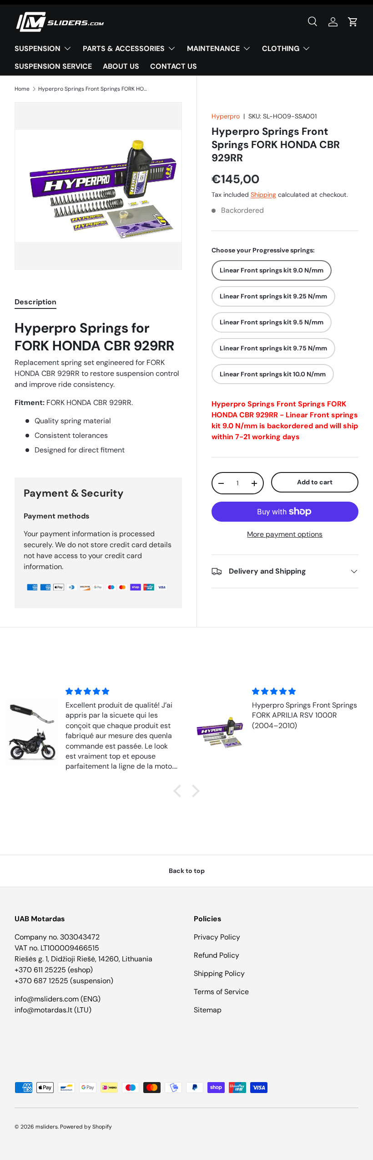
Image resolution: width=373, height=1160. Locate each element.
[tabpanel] (98, 387)
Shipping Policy (219, 973)
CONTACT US (173, 66)
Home (22, 89)
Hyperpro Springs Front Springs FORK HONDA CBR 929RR (92, 89)
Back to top (187, 871)
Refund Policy (216, 955)
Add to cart (315, 482)
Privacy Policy (217, 937)
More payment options (285, 534)
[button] (353, 22)
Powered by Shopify (86, 1126)
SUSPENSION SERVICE (53, 66)
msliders (46, 1126)
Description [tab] (35, 302)
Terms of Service (221, 991)
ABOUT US (121, 66)
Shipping (263, 194)
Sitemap (208, 1010)
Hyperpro (226, 116)
